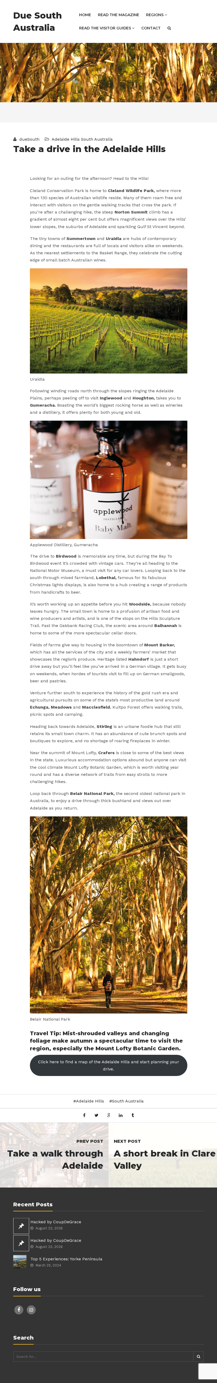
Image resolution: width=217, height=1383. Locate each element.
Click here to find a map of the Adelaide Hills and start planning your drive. (108, 1065)
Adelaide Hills (66, 139)
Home (85, 14)
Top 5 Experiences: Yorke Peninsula (66, 1258)
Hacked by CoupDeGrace (55, 1221)
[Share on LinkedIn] (120, 1115)
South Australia (97, 139)
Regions (155, 14)
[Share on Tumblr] (132, 1115)
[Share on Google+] (108, 1115)
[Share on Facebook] (84, 1115)
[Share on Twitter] (96, 1115)
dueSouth (28, 139)
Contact (151, 28)
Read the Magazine (118, 14)
